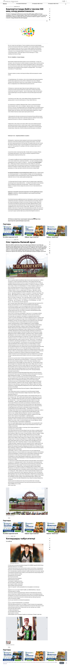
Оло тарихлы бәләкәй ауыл (21, 3)
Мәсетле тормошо (10, 1)
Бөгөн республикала (9, 6)
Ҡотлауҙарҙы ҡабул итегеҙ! (37, 3)
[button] (46, 499)
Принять (61, 662)
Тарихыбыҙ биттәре (9, 239)
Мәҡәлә (5, 3)
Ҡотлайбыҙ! (8, 536)
